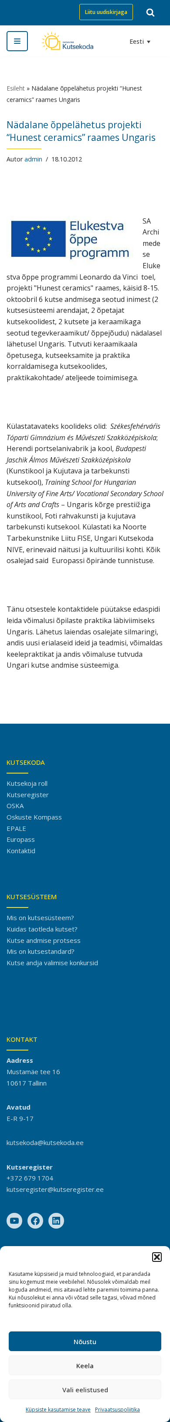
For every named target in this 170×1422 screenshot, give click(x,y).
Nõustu (85, 1341)
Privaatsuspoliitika (117, 1409)
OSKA (15, 805)
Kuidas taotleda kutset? (42, 929)
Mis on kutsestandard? (41, 951)
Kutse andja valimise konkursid (52, 962)
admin (33, 159)
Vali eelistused (85, 1389)
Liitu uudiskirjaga (106, 12)
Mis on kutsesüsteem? (40, 917)
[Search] (150, 12)
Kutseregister (28, 794)
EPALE (16, 828)
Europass (21, 839)
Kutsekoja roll (27, 783)
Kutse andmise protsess (44, 940)
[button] (157, 1257)
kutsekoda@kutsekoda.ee (45, 1142)
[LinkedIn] (56, 1221)
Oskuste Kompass (34, 817)
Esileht (16, 88)
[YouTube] (14, 1221)
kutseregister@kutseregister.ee (55, 1189)
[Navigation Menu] (17, 41)
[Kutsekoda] (67, 41)
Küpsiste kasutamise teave (58, 1409)
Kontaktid (21, 850)
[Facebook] (35, 1221)
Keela (85, 1365)
